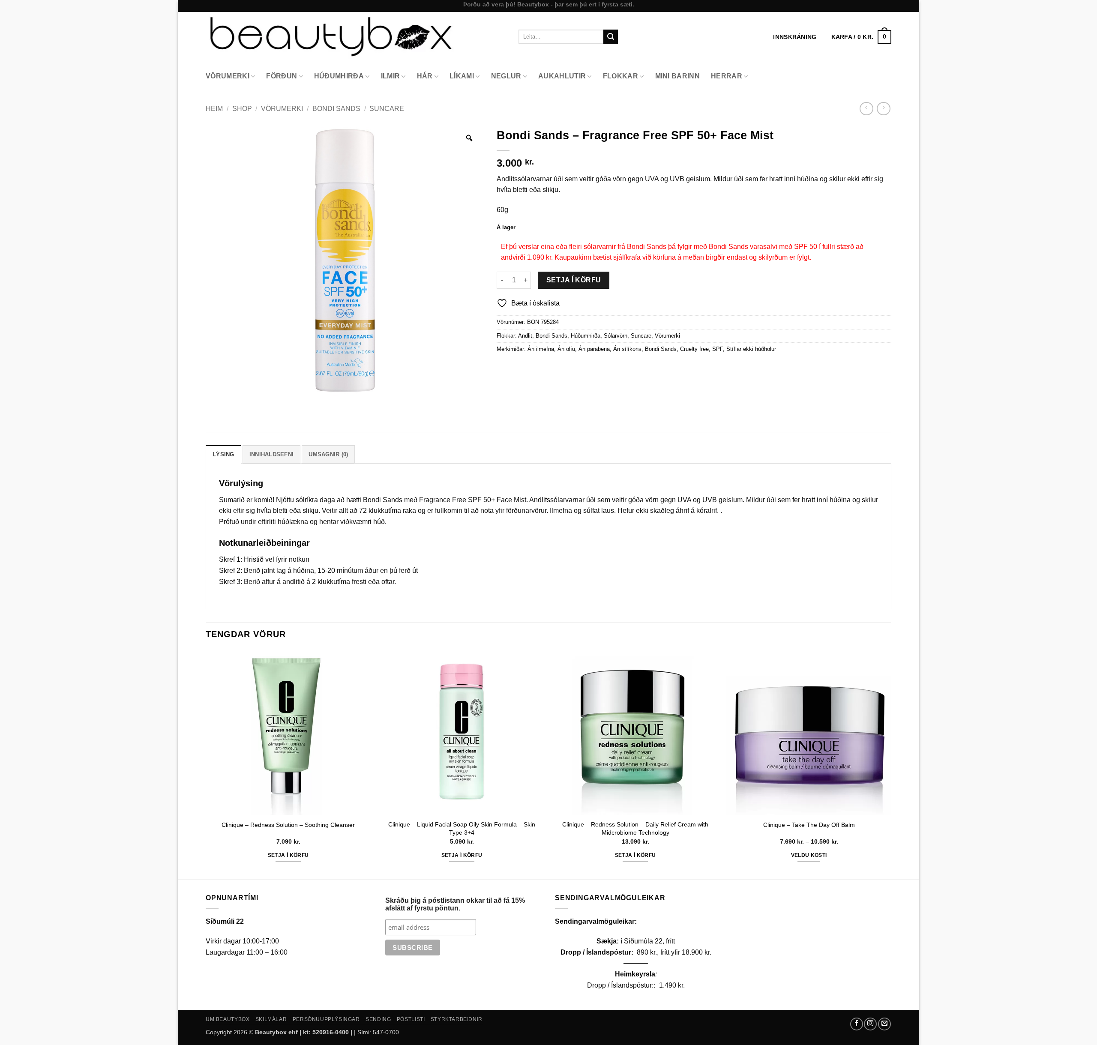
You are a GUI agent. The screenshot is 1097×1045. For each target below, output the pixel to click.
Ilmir (390, 76)
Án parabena (594, 349)
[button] (861, 37)
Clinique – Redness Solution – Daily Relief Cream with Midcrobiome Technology (635, 828)
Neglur (506, 76)
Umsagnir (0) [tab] (328, 454)
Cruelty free (694, 349)
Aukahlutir (562, 76)
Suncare (386, 108)
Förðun (281, 76)
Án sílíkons (627, 349)
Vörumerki (227, 76)
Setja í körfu (573, 280)
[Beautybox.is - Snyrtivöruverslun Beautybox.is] (356, 36)
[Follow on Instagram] (870, 1024)
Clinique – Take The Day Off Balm (809, 824)
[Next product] (866, 108)
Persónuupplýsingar (326, 1019)
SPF (717, 349)
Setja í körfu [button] (288, 855)
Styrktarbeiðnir (457, 1019)
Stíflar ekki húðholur (751, 349)
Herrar (726, 76)
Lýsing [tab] (223, 454)
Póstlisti (411, 1019)
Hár (425, 76)
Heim (214, 108)
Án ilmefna (541, 349)
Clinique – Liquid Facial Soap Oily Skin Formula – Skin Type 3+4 (461, 828)
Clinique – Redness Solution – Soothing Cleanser (288, 824)
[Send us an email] (884, 1024)
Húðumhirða (339, 76)
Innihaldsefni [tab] (271, 454)
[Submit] (610, 37)
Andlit (525, 335)
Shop (242, 108)
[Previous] (206, 763)
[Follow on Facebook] (856, 1024)
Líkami (462, 76)
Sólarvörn (615, 335)
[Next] (890, 763)
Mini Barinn (677, 76)
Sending (378, 1019)
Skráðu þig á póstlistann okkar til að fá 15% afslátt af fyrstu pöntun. (455, 904)
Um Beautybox (227, 1019)
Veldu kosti (809, 855)
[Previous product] (883, 108)
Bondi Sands (336, 108)
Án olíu (566, 349)
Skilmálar (271, 1019)
